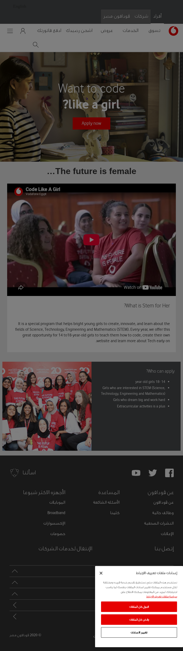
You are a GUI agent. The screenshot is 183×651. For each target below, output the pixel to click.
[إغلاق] (101, 573)
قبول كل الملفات (139, 606)
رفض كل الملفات (139, 619)
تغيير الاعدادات (139, 632)
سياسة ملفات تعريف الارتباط (161, 596)
